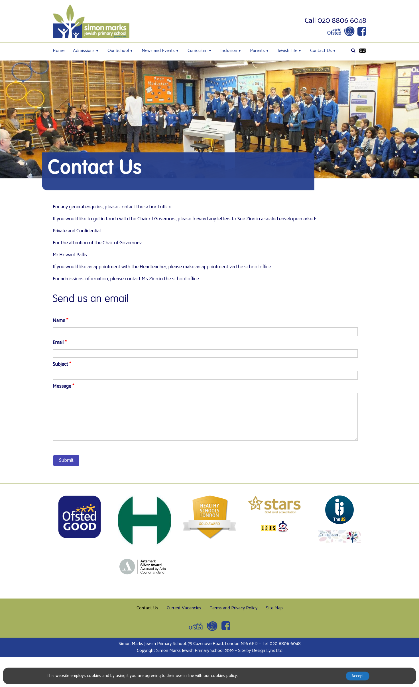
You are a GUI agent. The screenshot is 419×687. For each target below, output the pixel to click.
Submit (66, 460)
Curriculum (198, 51)
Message (63, 386)
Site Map (274, 608)
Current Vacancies (184, 608)
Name (60, 321)
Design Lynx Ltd (267, 650)
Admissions (84, 51)
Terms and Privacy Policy (233, 608)
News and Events (158, 51)
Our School (118, 51)
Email (60, 342)
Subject (62, 364)
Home (58, 51)
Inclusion (228, 51)
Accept (357, 676)
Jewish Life (287, 51)
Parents (257, 51)
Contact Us (321, 51)
